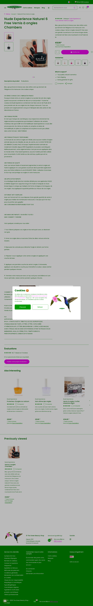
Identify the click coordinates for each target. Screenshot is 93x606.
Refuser (40, 307)
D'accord (23, 307)
